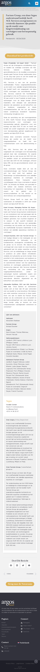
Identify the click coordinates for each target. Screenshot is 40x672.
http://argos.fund (22, 420)
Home (2, 8)
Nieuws (7, 8)
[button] (29, 3)
